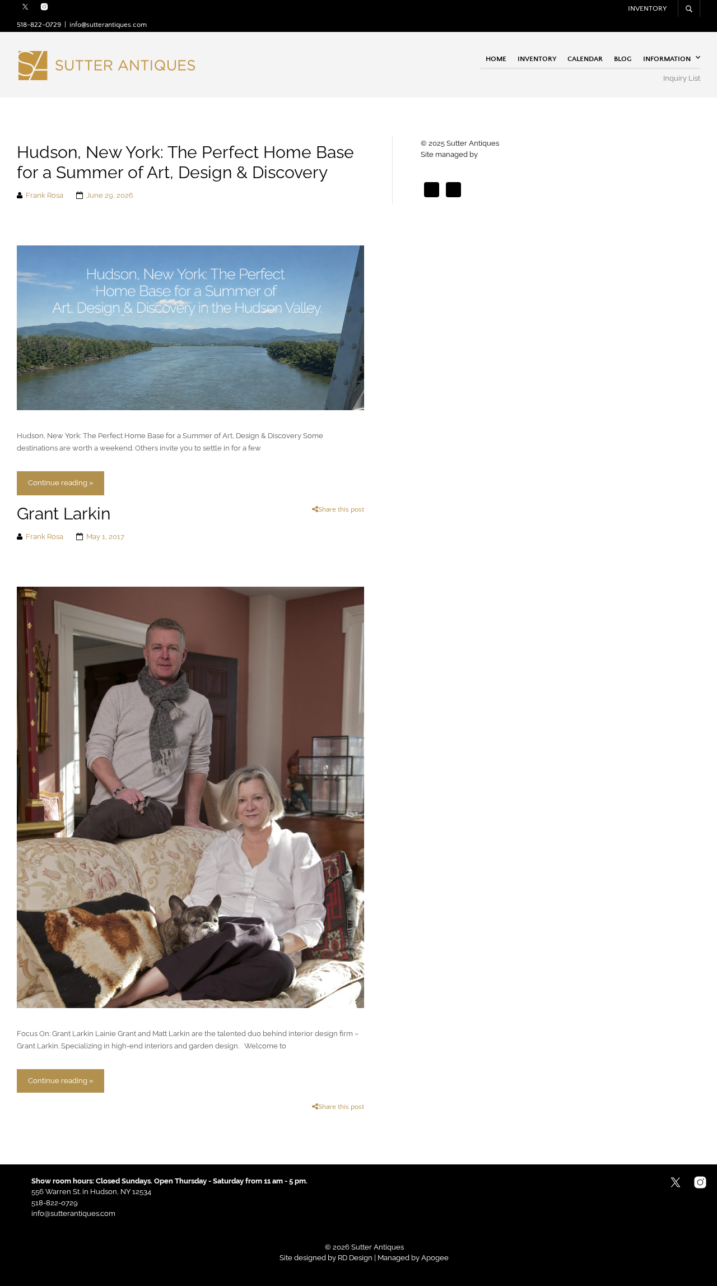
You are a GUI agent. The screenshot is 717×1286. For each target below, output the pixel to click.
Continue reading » (60, 483)
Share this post (341, 509)
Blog (623, 58)
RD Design (355, 1257)
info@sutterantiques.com (108, 25)
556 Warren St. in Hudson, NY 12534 (91, 1191)
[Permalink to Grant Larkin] (190, 796)
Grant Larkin (63, 513)
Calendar (585, 58)
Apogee (493, 154)
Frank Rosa (44, 195)
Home (496, 58)
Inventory (647, 8)
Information (667, 58)
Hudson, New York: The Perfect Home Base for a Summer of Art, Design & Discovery (185, 162)
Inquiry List (681, 78)
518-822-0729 (39, 25)
